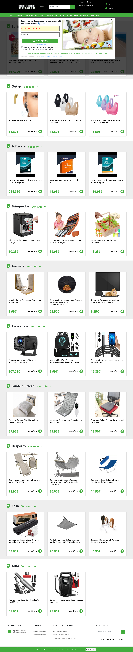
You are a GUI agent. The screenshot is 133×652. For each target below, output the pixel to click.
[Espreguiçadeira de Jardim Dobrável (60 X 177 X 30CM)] (25, 464)
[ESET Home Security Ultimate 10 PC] (25, 164)
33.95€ (13, 551)
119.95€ (96, 191)
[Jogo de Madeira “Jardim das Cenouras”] (107, 224)
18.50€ (95, 431)
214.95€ (14, 191)
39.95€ (13, 431)
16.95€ (54, 191)
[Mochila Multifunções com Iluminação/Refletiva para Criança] (66, 344)
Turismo (11, 15)
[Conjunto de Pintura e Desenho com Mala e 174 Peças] (66, 224)
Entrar (110, 4)
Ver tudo (29, 86)
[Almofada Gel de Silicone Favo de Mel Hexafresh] (107, 404)
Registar (110, 8)
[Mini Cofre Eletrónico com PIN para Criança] (25, 224)
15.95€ (54, 431)
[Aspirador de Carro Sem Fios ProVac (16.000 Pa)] (25, 584)
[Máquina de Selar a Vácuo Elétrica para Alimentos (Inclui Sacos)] (25, 524)
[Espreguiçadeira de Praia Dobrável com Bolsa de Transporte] (107, 464)
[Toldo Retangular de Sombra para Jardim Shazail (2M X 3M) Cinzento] (66, 524)
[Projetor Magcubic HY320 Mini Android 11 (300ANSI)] (25, 344)
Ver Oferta (33, 131)
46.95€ (95, 551)
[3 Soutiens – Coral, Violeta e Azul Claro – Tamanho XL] (107, 104)
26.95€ (54, 551)
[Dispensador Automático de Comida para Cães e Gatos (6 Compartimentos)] (66, 284)
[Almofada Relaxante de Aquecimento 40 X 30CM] (66, 404)
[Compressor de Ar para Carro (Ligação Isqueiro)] (66, 584)
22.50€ (54, 311)
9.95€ (13, 311)
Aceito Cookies (90, 650)
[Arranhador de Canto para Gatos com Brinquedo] (25, 284)
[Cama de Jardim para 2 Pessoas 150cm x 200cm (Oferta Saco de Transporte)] (66, 464)
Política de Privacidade (57, 56)
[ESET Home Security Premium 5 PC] (107, 164)
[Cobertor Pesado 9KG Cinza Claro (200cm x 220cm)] (25, 404)
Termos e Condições (45, 56)
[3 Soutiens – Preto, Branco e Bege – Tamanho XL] (66, 104)
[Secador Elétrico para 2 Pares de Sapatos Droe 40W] (107, 524)
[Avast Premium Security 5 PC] (66, 164)
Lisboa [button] (41, 6)
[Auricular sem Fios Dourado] (25, 104)
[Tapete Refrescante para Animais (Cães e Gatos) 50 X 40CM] (107, 284)
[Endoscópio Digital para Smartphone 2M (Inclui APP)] (107, 344)
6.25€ (95, 311)
